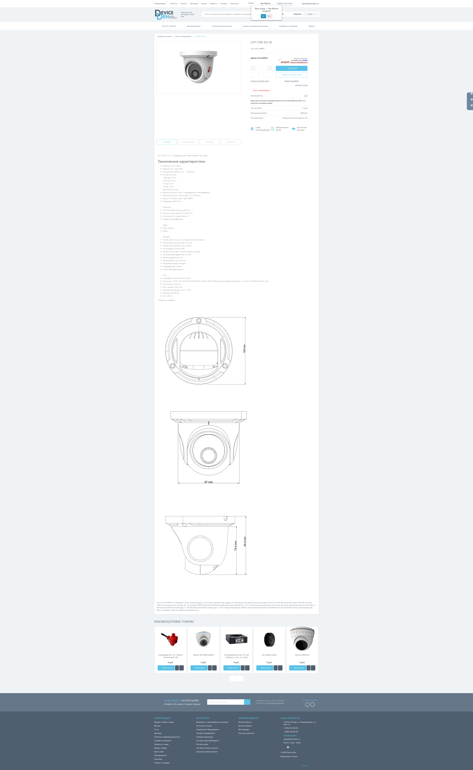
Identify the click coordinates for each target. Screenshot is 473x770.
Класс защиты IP (282, 608)
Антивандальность (169, 605)
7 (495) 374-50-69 (291, 728)
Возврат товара (160, 748)
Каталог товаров (169, 26)
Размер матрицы (196, 603)
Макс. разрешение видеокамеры (255, 608)
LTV (162, 603)
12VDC (159, 605)
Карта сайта (159, 752)
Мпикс (311, 605)
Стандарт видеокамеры (231, 608)
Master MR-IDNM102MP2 (203, 655)
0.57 (247, 605)
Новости (213, 3)
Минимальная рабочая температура (170, 608)
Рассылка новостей (246, 733)
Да (246, 603)
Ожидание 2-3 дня (182, 603)
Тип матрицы (192, 605)
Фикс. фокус (293, 603)
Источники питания (204, 726)
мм (282, 605)
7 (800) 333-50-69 (284, 3)
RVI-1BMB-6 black (269, 655)
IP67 (289, 608)
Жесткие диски (202, 744)
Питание (308, 603)
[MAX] (289, 746)
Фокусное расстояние (272, 605)
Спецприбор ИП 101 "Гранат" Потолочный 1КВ (170, 656)
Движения (183, 610)
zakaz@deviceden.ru (310, 3)
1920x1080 (271, 608)
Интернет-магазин (164, 36)
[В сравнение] (181, 667)
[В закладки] (177, 667)
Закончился (167, 668)
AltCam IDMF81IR (302, 655)
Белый (237, 605)
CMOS (199, 605)
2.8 (205, 603)
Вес (242, 605)
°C (185, 608)
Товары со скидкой (161, 763)
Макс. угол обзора (163, 610)
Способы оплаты (188, 142)
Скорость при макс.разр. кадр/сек (219, 603)
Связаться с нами (161, 744)
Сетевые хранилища (204, 737)
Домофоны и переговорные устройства (212, 722)
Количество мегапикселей (298, 605)
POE (299, 603)
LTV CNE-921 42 (169, 603)
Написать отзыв (301, 85)
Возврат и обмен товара (164, 722)
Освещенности (193, 610)
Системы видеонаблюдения (207, 741)
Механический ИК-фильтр (212, 605)
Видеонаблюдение (194, 26)
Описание (167, 142)
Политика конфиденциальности (167, 737)
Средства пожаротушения (206, 752)
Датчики (176, 610)
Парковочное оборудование (207, 729)
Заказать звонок (290, 735)
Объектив (284, 603)
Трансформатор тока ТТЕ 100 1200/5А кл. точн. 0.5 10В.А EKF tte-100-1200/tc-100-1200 (236, 656)
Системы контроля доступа (222, 26)
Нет (184, 605)
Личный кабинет (244, 722)
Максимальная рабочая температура (203, 608)
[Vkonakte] (312, 705)
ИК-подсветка (240, 603)
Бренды (311, 26)
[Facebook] (307, 705)
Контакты (234, 3)
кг (244, 605)
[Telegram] (285, 747)
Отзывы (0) (231, 142)
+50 (221, 608)
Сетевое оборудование (205, 733)
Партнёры (158, 759)
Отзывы (223, 3)
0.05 (278, 603)
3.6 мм (286, 605)
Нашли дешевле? (291, 81)
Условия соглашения (162, 741)
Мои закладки (243, 729)
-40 (188, 608)
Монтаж (173, 3)
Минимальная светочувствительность (262, 603)
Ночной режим (255, 605)
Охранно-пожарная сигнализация (255, 26)
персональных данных (275, 703)
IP (241, 608)
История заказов (245, 726)
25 (233, 603)
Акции (204, 3)
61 (171, 610)
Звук (181, 605)
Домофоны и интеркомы (288, 26)
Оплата (184, 3)
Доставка (194, 3)
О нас (156, 729)
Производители (160, 755)
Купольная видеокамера (301, 608)
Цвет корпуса (230, 605)
